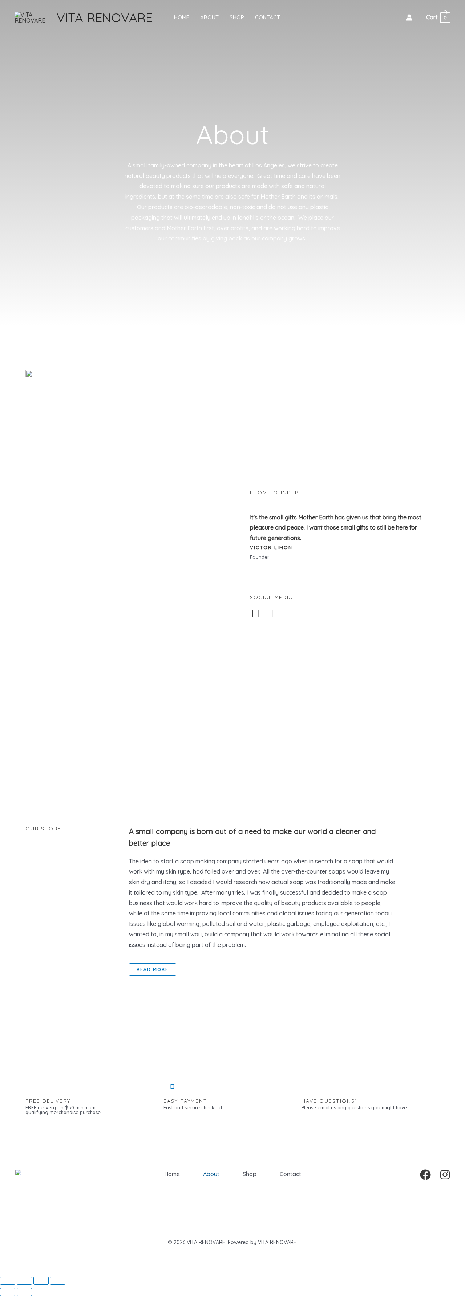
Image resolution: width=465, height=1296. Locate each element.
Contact (267, 17)
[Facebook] (425, 1174)
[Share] (41, 1281)
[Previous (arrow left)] (7, 1292)
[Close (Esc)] (57, 1281)
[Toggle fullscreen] (24, 1281)
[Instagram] (445, 1174)
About (209, 17)
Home (181, 17)
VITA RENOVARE (105, 17)
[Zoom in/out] (7, 1281)
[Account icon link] (409, 17)
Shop (237, 17)
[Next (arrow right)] (24, 1292)
